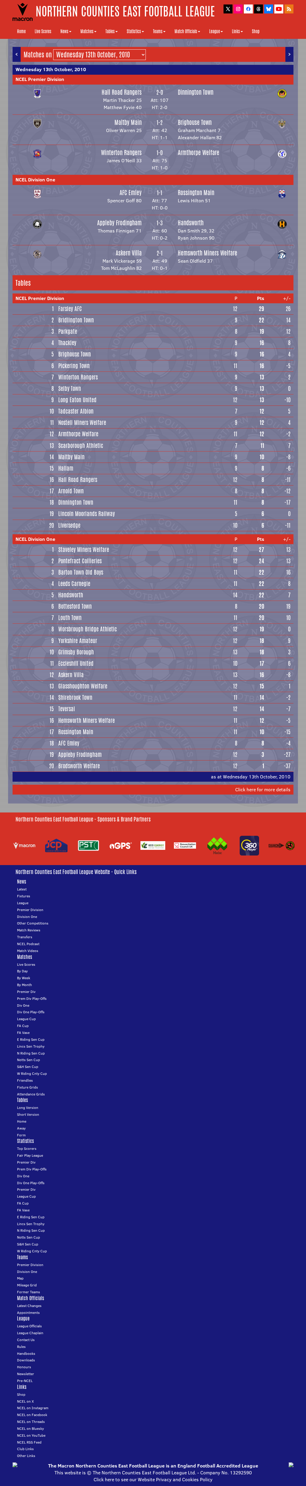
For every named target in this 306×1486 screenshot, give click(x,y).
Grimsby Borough (76, 652)
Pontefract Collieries (80, 561)
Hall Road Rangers (122, 92)
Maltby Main (128, 122)
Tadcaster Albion (76, 411)
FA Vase (23, 1032)
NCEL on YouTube (31, 1435)
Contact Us (26, 1339)
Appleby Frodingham (119, 222)
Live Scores (43, 31)
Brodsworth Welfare (79, 766)
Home (21, 31)
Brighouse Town (195, 122)
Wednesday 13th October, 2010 (51, 69)
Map (20, 1278)
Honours (24, 1366)
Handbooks (26, 1353)
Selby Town (69, 388)
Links (236, 31)
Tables (110, 31)
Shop (255, 31)
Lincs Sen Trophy (31, 1046)
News (64, 31)
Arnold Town (71, 491)
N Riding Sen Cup (31, 1053)
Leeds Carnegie (74, 583)
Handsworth (191, 222)
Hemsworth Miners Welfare (207, 253)
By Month (24, 984)
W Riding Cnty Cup (32, 1073)
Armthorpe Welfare (198, 152)
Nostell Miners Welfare (82, 422)
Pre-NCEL (25, 1380)
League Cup (26, 1018)
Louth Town (70, 617)
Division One (27, 916)
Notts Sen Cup (28, 1059)
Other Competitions (32, 923)
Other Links (26, 1455)
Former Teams (28, 1291)
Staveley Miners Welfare (83, 549)
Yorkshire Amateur (77, 640)
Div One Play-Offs (31, 1011)
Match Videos (27, 950)
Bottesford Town (75, 606)
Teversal (66, 709)
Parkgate (67, 331)
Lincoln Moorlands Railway (86, 513)
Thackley (67, 343)
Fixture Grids (27, 1087)
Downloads (26, 1360)
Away (21, 1128)
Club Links (25, 1448)
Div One (23, 1005)
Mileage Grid (27, 1285)
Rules (21, 1346)
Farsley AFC (70, 308)
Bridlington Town (76, 320)
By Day (22, 971)
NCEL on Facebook (32, 1414)
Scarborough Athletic (80, 445)
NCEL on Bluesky (30, 1428)
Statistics (134, 31)
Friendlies (25, 1080)
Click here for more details (262, 789)
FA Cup (23, 1025)
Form (21, 1135)
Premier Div (26, 991)
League (214, 31)
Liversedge (69, 525)
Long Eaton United (77, 400)
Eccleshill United (76, 663)
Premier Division (30, 909)
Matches (87, 31)
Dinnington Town (195, 92)
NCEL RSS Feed (29, 1442)
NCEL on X (25, 1401)
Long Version (27, 1107)
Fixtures (23, 896)
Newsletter (25, 1373)
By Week (23, 977)
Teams (158, 31)
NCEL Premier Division (40, 79)
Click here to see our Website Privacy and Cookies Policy (153, 1479)
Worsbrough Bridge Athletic (87, 629)
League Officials (29, 1326)
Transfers (24, 936)
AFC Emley (131, 192)
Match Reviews (28, 930)
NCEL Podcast (28, 943)
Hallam (65, 468)
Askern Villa (129, 253)
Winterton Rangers (121, 152)
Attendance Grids (31, 1094)
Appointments (28, 1312)
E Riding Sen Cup (31, 1039)
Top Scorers (26, 1148)
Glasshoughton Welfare (82, 686)
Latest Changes (29, 1305)
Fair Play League (30, 1155)
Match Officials (186, 31)
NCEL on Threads (31, 1421)
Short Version (28, 1114)
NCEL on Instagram (32, 1407)
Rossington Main (196, 192)
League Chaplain (30, 1332)
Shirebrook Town (75, 697)
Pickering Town (74, 366)
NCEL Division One (35, 179)
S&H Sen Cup (27, 1066)
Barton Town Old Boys (80, 572)
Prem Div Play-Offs (32, 998)
